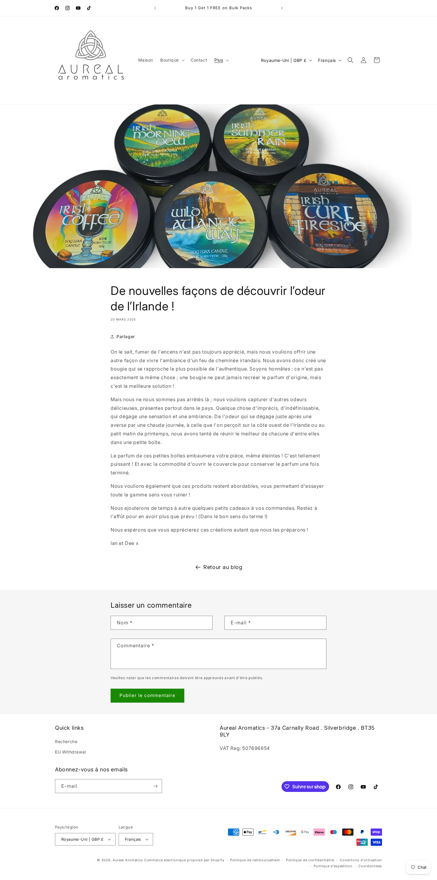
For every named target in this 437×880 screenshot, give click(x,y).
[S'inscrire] (155, 786)
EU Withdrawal (70, 751)
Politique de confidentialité (310, 860)
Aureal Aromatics (128, 860)
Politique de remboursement (255, 860)
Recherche (66, 741)
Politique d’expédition (333, 866)
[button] (172, 60)
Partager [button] (126, 336)
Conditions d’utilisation (361, 860)
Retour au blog (222, 567)
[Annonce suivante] (281, 8)
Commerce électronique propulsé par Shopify (184, 860)
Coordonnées (370, 866)
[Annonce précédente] (155, 8)
